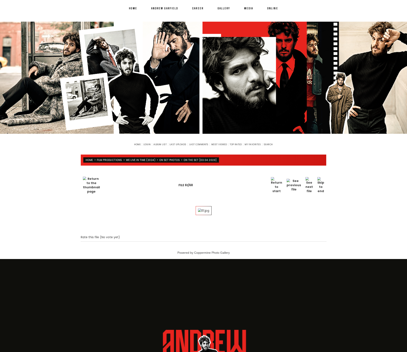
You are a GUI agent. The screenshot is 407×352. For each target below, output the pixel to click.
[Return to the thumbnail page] (91, 181)
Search (268, 144)
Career (198, 8)
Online (272, 8)
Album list (160, 144)
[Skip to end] (320, 182)
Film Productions (109, 158)
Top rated (236, 144)
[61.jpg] (204, 207)
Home (133, 8)
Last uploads (178, 144)
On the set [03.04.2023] (200, 158)
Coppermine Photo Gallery (212, 249)
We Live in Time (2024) (141, 158)
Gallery (223, 8)
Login (147, 144)
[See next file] (309, 182)
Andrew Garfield (164, 8)
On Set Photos (169, 158)
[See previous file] (293, 181)
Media (248, 8)
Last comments (198, 144)
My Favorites (253, 144)
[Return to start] (276, 182)
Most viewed (219, 144)
